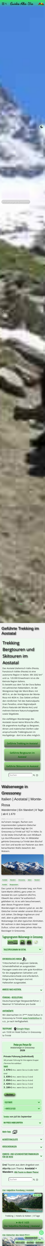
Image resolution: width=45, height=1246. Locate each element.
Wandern (13, 880)
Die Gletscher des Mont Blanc (16, 1235)
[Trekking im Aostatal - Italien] (41, 3)
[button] (3, 3)
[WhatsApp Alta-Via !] (41, 1232)
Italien (30, 880)
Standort (37, 880)
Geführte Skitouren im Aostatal (22, 766)
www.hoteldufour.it (32, 1018)
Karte (10, 942)
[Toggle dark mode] (41, 127)
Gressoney (21, 880)
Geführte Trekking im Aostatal (22, 743)
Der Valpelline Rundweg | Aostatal (18, 1190)
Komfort (4, 884)
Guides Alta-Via (21, 3)
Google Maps (23, 1028)
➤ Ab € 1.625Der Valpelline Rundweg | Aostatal (22, 1224)
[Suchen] (33, 775)
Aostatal (4, 880)
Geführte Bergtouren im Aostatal (22, 754)
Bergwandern (14, 884)
